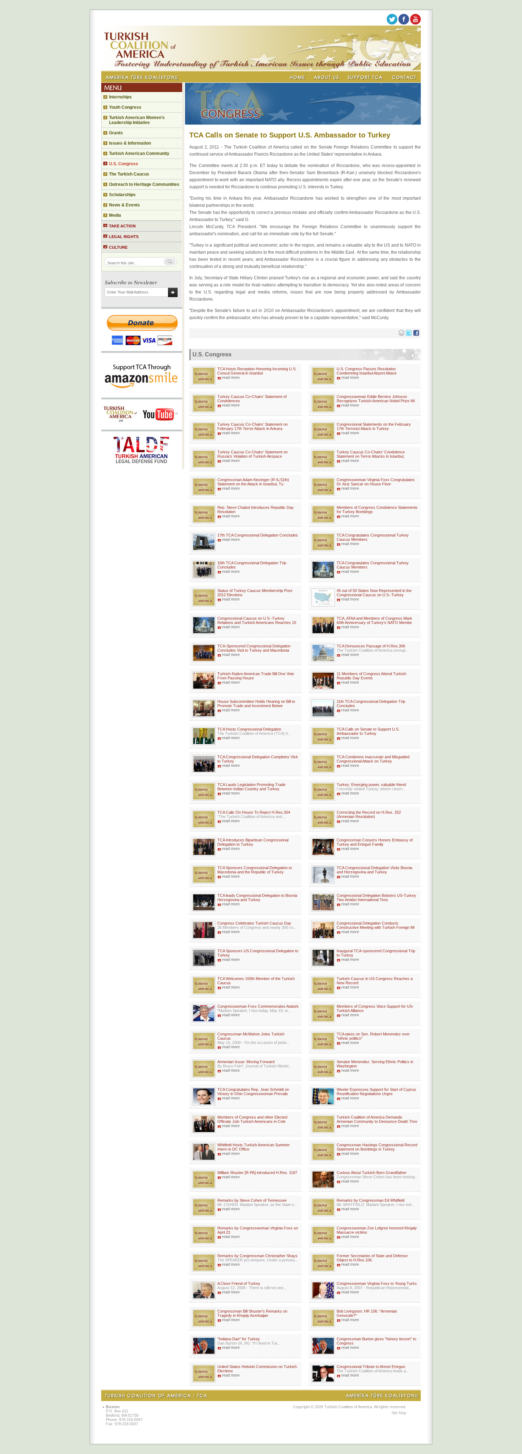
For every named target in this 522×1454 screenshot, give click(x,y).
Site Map (398, 1413)
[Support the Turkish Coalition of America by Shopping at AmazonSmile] (141, 395)
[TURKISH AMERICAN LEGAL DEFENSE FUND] (141, 467)
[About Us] (326, 77)
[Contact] (404, 77)
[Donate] (141, 349)
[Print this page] (401, 334)
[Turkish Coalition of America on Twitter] (392, 23)
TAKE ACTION (122, 226)
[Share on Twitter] (409, 334)
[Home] (298, 77)
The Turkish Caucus (129, 174)
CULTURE (118, 247)
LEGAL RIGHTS (123, 237)
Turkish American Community (139, 153)
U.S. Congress (123, 163)
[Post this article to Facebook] (416, 334)
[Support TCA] (365, 77)
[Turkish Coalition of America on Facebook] (403, 23)
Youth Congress (125, 107)
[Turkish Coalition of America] (261, 68)
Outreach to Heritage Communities (144, 184)
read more (231, 377)
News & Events (124, 205)
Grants (116, 132)
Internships (120, 97)
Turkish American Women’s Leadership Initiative (137, 120)
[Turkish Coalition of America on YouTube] (415, 23)
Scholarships (122, 194)
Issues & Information (130, 143)
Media (115, 215)
